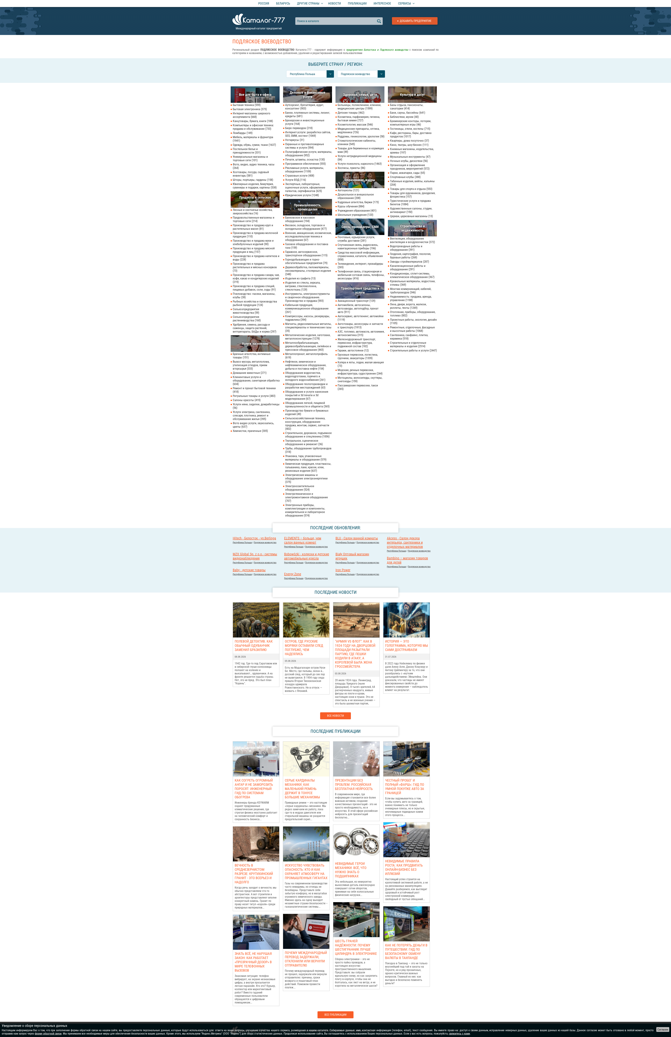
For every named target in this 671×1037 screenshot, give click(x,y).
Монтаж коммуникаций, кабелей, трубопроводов (410, 290)
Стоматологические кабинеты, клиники (357, 142)
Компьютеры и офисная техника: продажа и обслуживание (253, 126)
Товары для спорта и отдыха (410, 189)
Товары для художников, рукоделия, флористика (412, 194)
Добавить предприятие (415, 21)
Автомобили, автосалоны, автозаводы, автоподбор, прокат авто (358, 308)
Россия (263, 3)
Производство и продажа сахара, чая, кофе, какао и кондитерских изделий (256, 278)
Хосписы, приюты (351, 168)
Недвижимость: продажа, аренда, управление (411, 298)
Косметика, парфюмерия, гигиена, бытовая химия (359, 118)
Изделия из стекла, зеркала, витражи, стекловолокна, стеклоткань (302, 286)
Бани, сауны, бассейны (407, 112)
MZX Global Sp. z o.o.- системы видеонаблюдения (255, 556)
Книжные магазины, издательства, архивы (412, 150)
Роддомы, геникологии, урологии (361, 136)
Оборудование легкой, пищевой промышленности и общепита (307, 404)
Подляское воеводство (265, 542)
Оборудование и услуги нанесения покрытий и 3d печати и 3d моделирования (306, 395)
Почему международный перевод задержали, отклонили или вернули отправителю (306, 959)
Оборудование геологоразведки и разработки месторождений (306, 385)
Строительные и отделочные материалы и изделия (408, 344)
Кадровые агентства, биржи (358, 202)
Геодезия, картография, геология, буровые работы (410, 255)
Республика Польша (242, 542)
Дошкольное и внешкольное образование (356, 196)
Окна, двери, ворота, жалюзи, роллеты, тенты (408, 305)
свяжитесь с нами (459, 1033)
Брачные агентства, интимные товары (251, 355)
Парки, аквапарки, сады (407, 172)
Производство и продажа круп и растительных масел (253, 226)
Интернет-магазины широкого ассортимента (251, 115)
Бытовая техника (246, 105)
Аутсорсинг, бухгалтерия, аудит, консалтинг (304, 106)
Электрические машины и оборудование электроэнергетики (306, 478)
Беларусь (283, 3)
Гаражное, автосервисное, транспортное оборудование (306, 253)
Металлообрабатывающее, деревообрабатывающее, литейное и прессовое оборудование (308, 346)
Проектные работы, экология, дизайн (413, 321)
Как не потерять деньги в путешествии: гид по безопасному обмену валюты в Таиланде (406, 951)
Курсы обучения (350, 206)
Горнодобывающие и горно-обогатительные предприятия (306, 261)
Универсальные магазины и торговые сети (250, 158)
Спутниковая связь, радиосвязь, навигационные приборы (358, 246)
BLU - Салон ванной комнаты (357, 538)
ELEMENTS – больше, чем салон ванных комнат (302, 540)
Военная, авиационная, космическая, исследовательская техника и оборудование (308, 236)
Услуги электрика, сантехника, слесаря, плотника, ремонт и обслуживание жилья (251, 415)
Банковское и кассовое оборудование (300, 219)
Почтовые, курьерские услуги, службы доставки (356, 238)
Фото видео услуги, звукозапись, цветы (253, 424)
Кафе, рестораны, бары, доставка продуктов (410, 134)
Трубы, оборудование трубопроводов (308, 450)
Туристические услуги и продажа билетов (410, 202)
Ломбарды (242, 133)
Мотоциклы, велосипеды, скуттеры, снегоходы (360, 379)
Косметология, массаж (355, 124)
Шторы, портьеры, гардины (252, 179)
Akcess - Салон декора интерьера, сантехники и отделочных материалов (405, 542)
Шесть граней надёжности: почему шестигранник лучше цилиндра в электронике (356, 947)
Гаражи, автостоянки (353, 350)
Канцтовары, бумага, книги (252, 121)
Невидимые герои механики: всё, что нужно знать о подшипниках (350, 869)
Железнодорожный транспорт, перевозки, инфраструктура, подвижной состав (357, 342)
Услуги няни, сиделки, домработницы (256, 405)
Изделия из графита (300, 278)
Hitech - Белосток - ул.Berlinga (254, 538)
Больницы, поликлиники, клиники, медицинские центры (359, 106)
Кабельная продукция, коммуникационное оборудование (307, 308)
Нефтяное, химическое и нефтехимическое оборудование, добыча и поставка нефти (305, 365)
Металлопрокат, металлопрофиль (306, 355)
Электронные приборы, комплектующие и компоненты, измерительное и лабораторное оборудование (305, 510)
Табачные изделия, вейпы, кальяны (412, 182)
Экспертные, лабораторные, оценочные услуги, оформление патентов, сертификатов (305, 187)
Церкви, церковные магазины (411, 216)
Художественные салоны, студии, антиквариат (411, 210)
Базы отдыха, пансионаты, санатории (406, 106)
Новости (334, 3)
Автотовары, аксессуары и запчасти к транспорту (360, 325)
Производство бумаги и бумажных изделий (306, 412)
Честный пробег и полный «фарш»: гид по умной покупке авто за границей (404, 786)
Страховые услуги (299, 175)
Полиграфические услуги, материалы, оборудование (308, 153)
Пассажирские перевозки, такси (358, 387)
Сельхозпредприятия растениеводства (246, 318)
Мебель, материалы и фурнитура (253, 138)
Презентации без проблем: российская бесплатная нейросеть (354, 784)
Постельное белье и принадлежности (246, 150)
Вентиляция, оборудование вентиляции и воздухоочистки (412, 240)
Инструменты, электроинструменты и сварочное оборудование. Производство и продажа (307, 297)
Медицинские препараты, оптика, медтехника (359, 130)
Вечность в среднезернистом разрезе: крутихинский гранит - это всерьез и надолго (254, 873)
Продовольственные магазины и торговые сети (253, 219)
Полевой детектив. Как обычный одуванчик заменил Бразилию (254, 645)
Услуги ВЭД (295, 179)
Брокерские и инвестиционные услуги (304, 122)
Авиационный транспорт (356, 300)
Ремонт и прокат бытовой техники (254, 389)
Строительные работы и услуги (413, 350)
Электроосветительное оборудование (299, 487)
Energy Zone (292, 574)
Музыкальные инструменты (410, 156)
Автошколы (348, 190)
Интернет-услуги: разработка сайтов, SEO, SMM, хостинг (308, 133)
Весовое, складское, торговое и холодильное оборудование (305, 226)
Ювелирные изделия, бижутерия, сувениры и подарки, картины (254, 185)
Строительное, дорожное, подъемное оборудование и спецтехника (308, 434)
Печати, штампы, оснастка (304, 159)
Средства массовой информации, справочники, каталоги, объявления (360, 256)
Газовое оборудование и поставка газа (306, 245)
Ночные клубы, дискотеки (408, 161)
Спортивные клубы (405, 177)
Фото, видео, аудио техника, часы (254, 166)
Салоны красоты (246, 400)
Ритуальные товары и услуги (254, 396)
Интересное (382, 3)
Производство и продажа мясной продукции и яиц (254, 250)
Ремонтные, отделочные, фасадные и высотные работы (412, 329)
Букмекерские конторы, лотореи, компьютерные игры (410, 122)
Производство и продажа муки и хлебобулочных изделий (253, 242)
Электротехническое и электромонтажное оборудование (306, 497)
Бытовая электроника (249, 109)
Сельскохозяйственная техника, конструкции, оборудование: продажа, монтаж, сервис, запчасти (307, 423)
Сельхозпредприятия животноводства (246, 310)
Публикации (357, 3)
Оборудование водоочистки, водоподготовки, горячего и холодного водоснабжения (304, 376)
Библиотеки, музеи (404, 117)
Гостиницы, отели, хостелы (409, 128)
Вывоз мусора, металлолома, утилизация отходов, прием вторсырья (251, 365)
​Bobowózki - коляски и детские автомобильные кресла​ (306, 556)
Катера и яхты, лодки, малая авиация (361, 364)
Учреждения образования (357, 210)
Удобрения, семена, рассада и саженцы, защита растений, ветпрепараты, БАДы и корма (254, 328)
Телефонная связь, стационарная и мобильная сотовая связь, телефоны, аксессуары (361, 275)
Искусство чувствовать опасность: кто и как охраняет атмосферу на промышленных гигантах (306, 871)
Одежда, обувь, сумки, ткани (254, 145)
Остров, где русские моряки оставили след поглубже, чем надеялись (304, 647)
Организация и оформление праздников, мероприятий (409, 166)
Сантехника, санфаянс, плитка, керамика (409, 336)
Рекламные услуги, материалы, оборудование (304, 169)
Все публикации (335, 1014)
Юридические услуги (301, 195)
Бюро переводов (298, 128)
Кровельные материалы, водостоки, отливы (412, 282)
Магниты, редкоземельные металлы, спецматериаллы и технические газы (308, 327)
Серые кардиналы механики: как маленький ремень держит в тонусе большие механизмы (302, 788)
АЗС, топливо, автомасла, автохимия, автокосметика (361, 333)
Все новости (335, 715)
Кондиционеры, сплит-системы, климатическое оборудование (412, 275)
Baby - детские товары (249, 570)
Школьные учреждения (355, 214)
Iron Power (343, 570)
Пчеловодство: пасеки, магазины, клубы (254, 295)
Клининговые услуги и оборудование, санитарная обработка (256, 380)
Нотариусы (294, 140)
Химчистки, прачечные (250, 431)
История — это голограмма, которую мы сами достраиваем (406, 645)
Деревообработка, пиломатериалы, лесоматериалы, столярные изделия (308, 270)
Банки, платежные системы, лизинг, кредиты (307, 114)
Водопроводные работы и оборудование (406, 247)
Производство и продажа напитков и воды (256, 257)
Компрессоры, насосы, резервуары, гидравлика (307, 317)
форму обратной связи (48, 1033)
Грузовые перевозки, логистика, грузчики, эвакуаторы (358, 356)
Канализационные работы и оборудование (407, 267)
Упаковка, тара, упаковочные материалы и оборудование (305, 457)
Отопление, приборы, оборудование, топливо (412, 313)
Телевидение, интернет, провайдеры (360, 265)
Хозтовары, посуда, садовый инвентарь (251, 173)
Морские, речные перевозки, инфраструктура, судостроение (360, 371)
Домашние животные (249, 373)
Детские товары (350, 112)
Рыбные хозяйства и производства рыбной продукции (255, 303)
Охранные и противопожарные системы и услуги (304, 145)
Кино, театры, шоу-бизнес (409, 145)
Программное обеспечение (305, 163)
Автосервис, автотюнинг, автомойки (361, 317)
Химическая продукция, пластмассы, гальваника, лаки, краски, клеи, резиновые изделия (308, 467)
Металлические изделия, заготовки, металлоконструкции (307, 336)
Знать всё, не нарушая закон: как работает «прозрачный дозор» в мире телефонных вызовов (253, 962)
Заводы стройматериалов (409, 261)
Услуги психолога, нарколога (359, 163)
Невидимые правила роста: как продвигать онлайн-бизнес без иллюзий (404, 867)
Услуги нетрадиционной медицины (360, 157)
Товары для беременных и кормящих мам (361, 150)
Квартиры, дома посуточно (409, 140)
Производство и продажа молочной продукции (255, 234)
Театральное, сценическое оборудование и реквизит (303, 442)
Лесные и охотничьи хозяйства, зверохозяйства (252, 211)
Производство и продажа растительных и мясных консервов (255, 267)
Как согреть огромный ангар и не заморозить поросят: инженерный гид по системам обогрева (254, 788)
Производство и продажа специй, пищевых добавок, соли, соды (254, 287)
